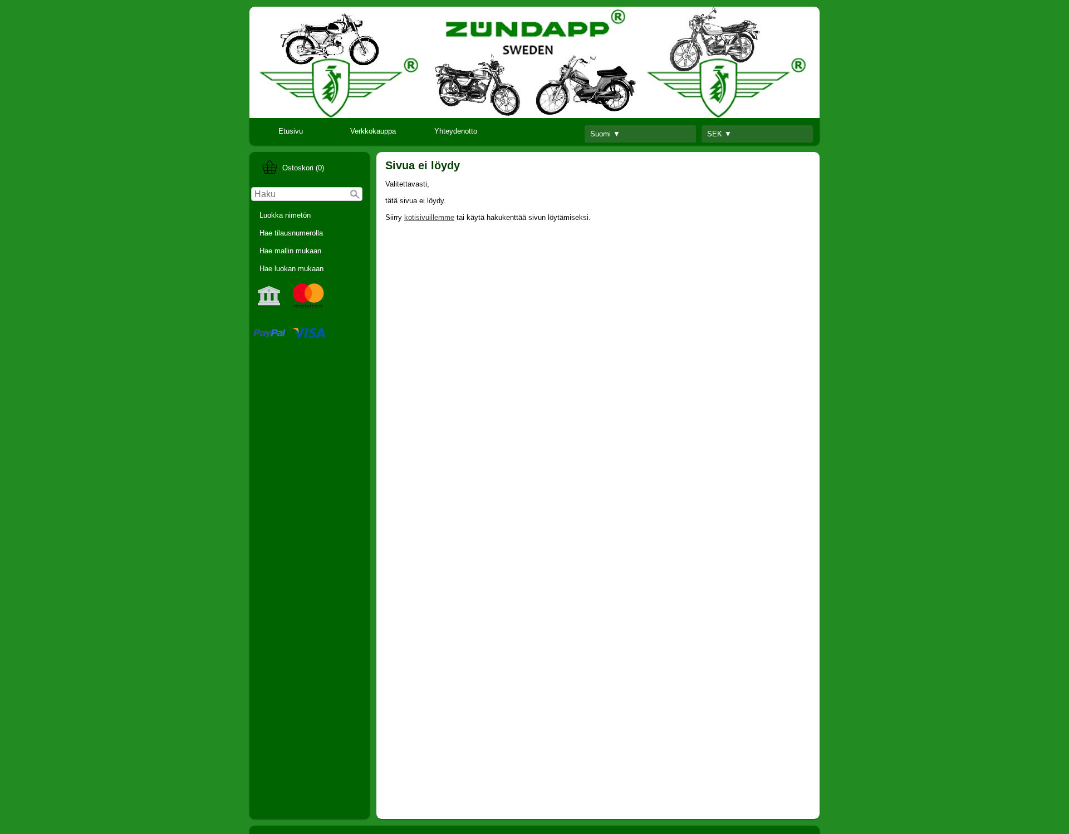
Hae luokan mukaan (291, 268)
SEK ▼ (719, 134)
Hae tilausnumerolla (291, 233)
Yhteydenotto (455, 131)
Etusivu (290, 131)
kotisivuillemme (429, 217)
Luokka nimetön (285, 215)
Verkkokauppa (373, 131)
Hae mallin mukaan (290, 251)
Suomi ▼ (605, 134)
